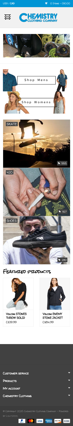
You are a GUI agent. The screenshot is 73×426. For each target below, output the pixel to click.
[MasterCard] (30, 420)
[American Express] (48, 420)
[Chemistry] (44, 17)
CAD (12, 3)
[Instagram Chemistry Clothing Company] (40, 356)
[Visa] (39, 420)
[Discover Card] (57, 420)
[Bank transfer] (66, 420)
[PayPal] (21, 420)
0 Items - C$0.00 (59, 3)
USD (6, 3)
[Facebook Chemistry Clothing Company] (33, 356)
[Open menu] (7, 17)
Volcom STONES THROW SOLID (16, 316)
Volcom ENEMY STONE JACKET (53, 316)
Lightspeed (12, 415)
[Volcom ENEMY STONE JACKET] (55, 294)
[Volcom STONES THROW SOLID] (18, 294)
